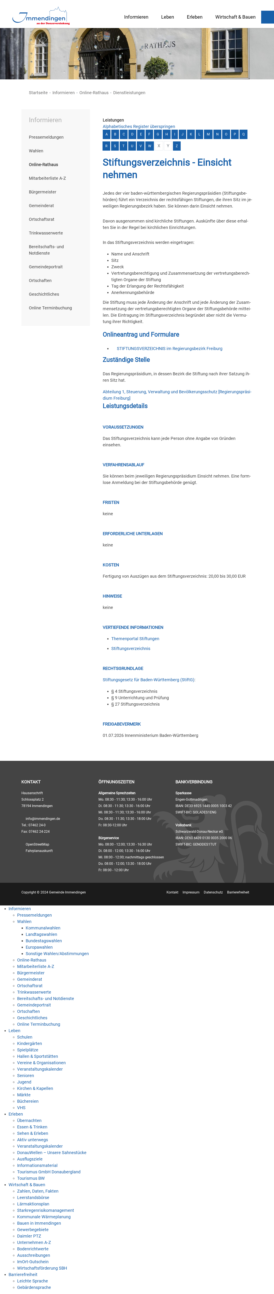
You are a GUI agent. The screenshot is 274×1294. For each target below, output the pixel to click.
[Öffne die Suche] (267, 17)
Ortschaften (40, 280)
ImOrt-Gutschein (33, 1261)
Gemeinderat (41, 205)
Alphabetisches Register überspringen (139, 126)
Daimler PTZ (29, 1236)
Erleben (195, 17)
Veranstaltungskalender (40, 1069)
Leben (167, 17)
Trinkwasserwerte (46, 233)
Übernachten (29, 1120)
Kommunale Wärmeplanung (44, 1216)
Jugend (24, 1082)
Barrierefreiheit (238, 892)
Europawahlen (39, 947)
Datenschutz (213, 892)
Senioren (25, 1075)
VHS (21, 1107)
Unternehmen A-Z (34, 1242)
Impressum (191, 892)
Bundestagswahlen (44, 940)
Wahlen (36, 150)
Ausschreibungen (33, 1255)
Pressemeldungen (46, 137)
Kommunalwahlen (43, 927)
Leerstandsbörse (33, 1197)
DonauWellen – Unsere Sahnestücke (51, 1152)
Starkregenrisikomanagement (45, 1210)
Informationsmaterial (37, 1165)
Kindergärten (29, 1043)
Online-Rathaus (94, 92)
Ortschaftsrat (41, 219)
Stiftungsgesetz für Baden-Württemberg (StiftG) (148, 679)
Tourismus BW (31, 1178)
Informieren (136, 17)
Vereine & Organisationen (41, 1062)
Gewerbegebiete (33, 1229)
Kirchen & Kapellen (35, 1088)
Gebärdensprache (34, 1287)
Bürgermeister (42, 191)
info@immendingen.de (43, 819)
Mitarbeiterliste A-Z (47, 178)
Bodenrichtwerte (33, 1248)
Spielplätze (27, 1049)
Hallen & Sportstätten (37, 1056)
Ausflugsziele (30, 1159)
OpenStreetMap (37, 844)
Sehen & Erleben (32, 1133)
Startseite (38, 92)
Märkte (24, 1094)
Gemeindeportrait (46, 266)
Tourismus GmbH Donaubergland (48, 1171)
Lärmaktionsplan (33, 1203)
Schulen (24, 1037)
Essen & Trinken (32, 1126)
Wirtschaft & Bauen (235, 17)
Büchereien (28, 1101)
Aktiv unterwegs (32, 1139)
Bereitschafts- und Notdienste (45, 998)
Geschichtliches (44, 294)
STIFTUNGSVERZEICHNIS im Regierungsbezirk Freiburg (169, 348)
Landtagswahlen (41, 934)
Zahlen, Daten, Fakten (37, 1191)
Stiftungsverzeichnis (130, 648)
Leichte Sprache (32, 1281)
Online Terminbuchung (50, 307)
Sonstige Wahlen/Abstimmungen (57, 953)
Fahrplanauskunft (39, 851)
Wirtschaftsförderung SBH (42, 1268)
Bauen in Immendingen (39, 1223)
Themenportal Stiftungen (135, 638)
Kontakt (172, 892)
